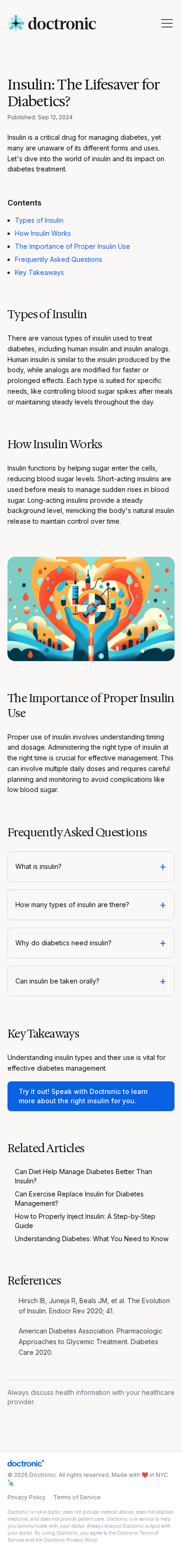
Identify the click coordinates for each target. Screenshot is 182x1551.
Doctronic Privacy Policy (71, 1540)
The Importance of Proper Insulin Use (72, 246)
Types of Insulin (39, 220)
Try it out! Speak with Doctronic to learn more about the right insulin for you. (83, 1096)
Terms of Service (77, 1497)
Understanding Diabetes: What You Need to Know (91, 1239)
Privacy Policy (26, 1497)
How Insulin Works (43, 233)
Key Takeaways (39, 272)
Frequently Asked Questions (58, 259)
